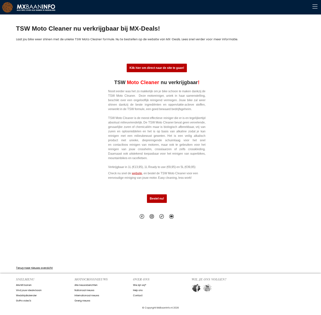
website (137, 173)
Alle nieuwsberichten (86, 285)
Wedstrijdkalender (26, 295)
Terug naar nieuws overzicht (34, 268)
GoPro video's (23, 300)
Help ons (138, 290)
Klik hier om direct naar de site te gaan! (156, 67)
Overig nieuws (82, 300)
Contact (137, 295)
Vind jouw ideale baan (29, 290)
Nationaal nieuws (84, 290)
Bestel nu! (157, 198)
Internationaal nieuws (86, 295)
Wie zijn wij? (139, 285)
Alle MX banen (24, 285)
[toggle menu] (315, 6)
